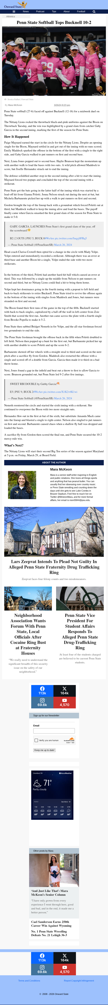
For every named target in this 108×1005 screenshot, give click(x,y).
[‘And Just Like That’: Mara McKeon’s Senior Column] (54, 887)
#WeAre (49, 238)
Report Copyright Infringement (79, 981)
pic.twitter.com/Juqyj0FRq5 (71, 238)
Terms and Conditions (29, 981)
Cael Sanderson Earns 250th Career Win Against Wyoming (51, 923)
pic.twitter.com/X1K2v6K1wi (60, 392)
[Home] (15, 7)
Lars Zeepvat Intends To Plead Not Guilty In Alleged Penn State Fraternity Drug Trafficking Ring (54, 566)
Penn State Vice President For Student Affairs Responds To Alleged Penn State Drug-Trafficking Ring (80, 631)
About (66, 11)
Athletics (10, 16)
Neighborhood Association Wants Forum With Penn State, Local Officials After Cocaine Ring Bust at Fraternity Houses (28, 634)
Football (81, 11)
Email (36, 725)
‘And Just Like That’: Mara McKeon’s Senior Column (49, 892)
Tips (54, 11)
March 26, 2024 (63, 245)
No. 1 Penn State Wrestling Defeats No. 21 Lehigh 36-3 (49, 933)
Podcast (40, 11)
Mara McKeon (15, 105)
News (26, 11)
